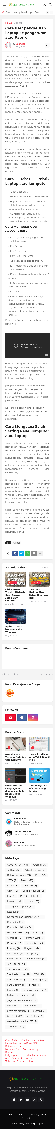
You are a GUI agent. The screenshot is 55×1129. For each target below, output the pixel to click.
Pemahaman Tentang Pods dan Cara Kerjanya (15, 757)
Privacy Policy (38, 1114)
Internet (32, 901)
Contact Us (27, 1118)
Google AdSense (33, 890)
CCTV (12, 880)
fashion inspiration (34, 990)
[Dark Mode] (44, 4)
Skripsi (32, 953)
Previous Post (11, 674)
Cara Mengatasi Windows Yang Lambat (38, 788)
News (38, 932)
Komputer (15, 922)
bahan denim (15, 984)
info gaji (13, 1005)
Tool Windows (35, 958)
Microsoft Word (18, 932)
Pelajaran (14, 943)
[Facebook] (15, 553)
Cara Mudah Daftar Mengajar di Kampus (26, 1040)
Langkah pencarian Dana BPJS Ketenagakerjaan (21, 1045)
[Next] (51, 12)
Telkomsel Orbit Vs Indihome (20, 1061)
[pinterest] (41, 1099)
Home (8, 23)
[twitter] (20, 1099)
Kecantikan (14, 911)
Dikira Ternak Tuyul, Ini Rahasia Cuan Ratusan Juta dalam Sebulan (15, 595)
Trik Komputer (17, 969)
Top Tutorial (16, 964)
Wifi (39, 974)
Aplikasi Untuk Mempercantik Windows (13, 629)
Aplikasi (18, 23)
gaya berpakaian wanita (21, 1000)
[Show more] (40, 553)
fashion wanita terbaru (21, 995)
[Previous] (47, 12)
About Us (23, 1114)
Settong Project (34, 1123)
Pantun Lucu (35, 937)
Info (36, 896)
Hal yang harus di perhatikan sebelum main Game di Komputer (25, 1057)
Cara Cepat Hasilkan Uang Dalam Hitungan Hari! (38, 593)
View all (45, 567)
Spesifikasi (14, 958)
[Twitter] (21, 553)
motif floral (32, 1005)
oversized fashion (18, 1011)
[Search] (51, 4)
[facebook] (22, 717)
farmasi (12, 990)
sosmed (39, 1011)
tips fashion (34, 1016)
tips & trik (14, 1016)
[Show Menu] (4, 4)
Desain (27, 880)
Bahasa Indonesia (19, 875)
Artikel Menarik (35, 870)
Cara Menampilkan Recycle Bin (22, 12)
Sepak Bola (15, 953)
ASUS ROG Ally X (18, 864)
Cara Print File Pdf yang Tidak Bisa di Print (39, 757)
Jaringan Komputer (20, 906)
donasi (34, 984)
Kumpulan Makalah (19, 927)
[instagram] (33, 717)
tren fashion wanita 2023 (22, 1021)
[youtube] (10, 717)
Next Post (45, 674)
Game (12, 890)
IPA (11, 896)
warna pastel (15, 1026)
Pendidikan (34, 943)
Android (40, 864)
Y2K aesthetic (16, 979)
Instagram (14, 901)
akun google (37, 979)
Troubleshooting (18, 974)
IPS (23, 896)
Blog (40, 875)
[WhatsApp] (27, 553)
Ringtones (31, 948)
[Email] (34, 553)
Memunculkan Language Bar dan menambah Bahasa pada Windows (14, 791)
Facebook (30, 885)
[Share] (47, 45)
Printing (13, 948)
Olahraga (14, 937)
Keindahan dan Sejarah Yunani (25, 917)
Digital (12, 885)
